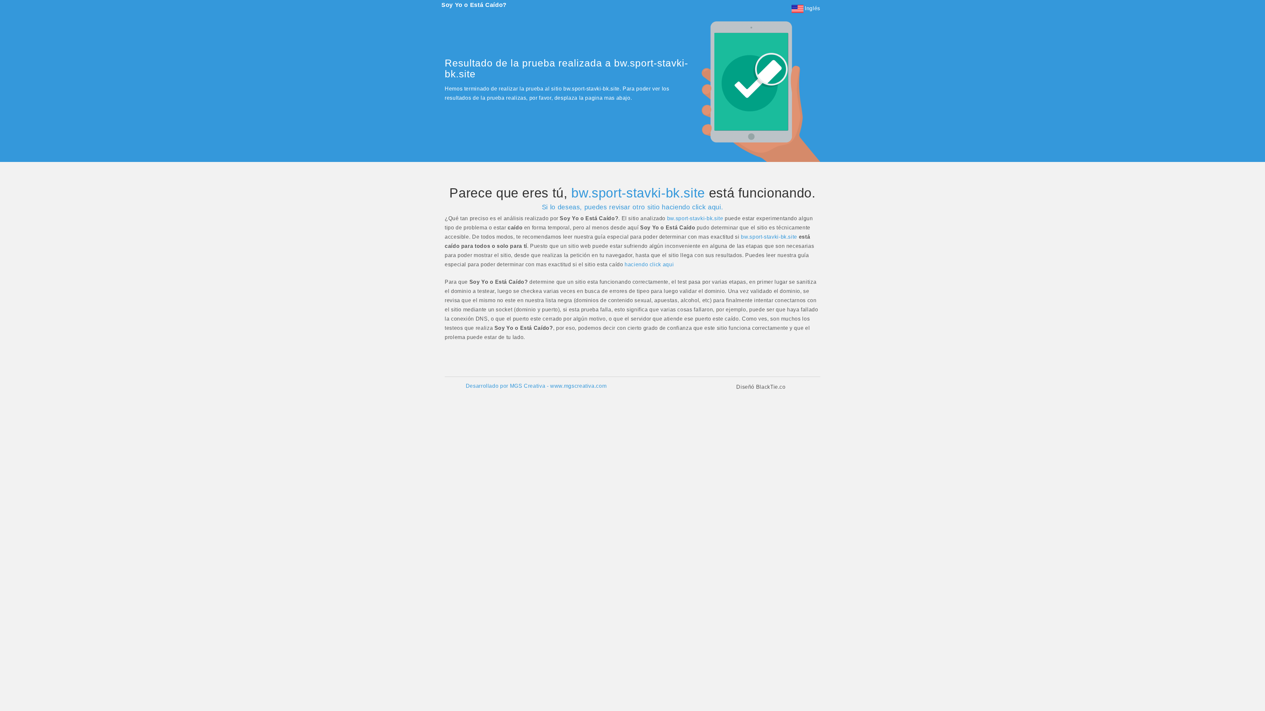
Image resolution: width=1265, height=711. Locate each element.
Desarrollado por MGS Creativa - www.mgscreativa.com (536, 386)
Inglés (811, 8)
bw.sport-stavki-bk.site (638, 193)
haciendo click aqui (649, 264)
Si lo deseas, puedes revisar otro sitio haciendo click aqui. (632, 207)
